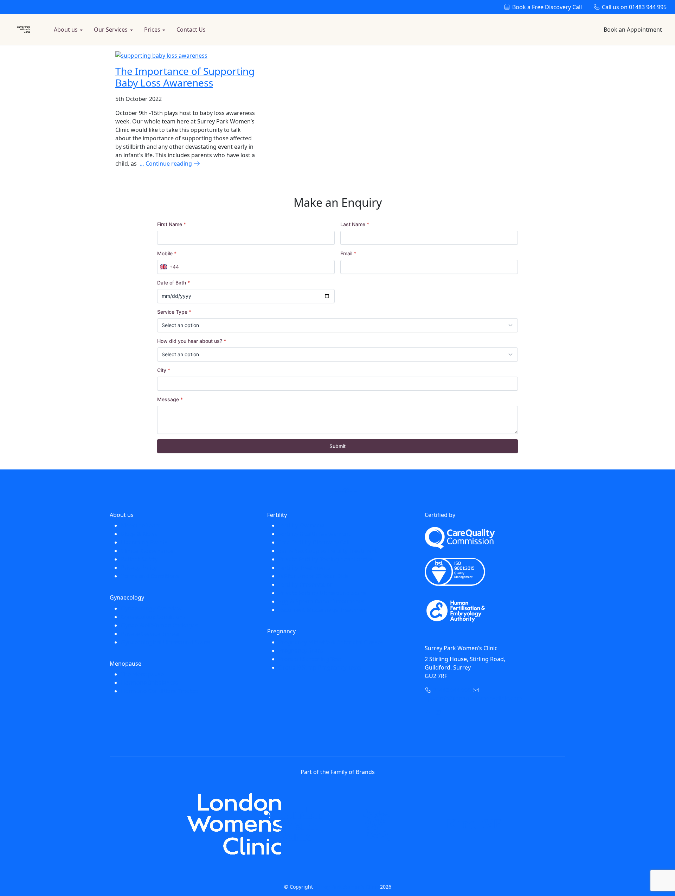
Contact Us (191, 29)
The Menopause (142, 674)
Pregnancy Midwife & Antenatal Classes (331, 642)
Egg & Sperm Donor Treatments (321, 601)
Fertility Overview (301, 525)
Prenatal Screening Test (309, 659)
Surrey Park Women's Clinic (346, 886)
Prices (152, 29)
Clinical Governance (147, 551)
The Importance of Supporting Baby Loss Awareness (185, 77)
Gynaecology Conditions (153, 617)
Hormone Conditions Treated (160, 691)
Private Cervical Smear (150, 634)
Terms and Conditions (150, 576)
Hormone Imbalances (150, 682)
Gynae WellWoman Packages (159, 625)
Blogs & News (139, 534)
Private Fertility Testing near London (326, 559)
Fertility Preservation (306, 584)
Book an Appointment (633, 29)
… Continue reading (166, 163)
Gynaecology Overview (151, 608)
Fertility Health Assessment (314, 534)
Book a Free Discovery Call (546, 7)
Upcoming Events (144, 542)
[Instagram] (438, 712)
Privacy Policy (139, 567)
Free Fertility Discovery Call (313, 542)
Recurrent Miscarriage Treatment (322, 610)
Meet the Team (141, 525)
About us (66, 29)
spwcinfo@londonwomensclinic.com (473, 698)
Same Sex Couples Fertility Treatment (327, 551)
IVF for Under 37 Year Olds (313, 576)
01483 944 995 (634, 7)
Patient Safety (139, 559)
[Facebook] (428, 712)
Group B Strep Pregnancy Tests (319, 667)
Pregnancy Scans (301, 650)
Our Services (111, 29)
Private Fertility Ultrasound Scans (322, 593)
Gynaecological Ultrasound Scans (165, 642)
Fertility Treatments (304, 567)
